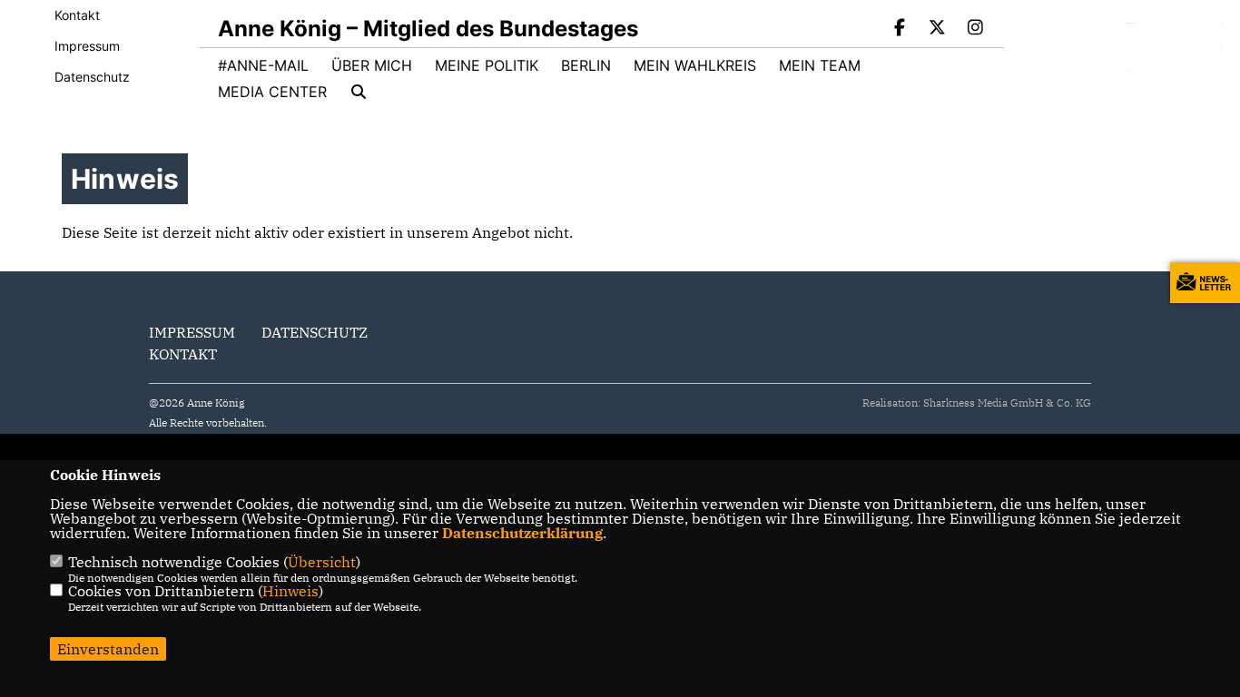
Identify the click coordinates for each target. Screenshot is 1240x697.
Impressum (87, 46)
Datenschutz (92, 76)
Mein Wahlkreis (695, 65)
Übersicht (322, 562)
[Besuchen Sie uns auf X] (938, 29)
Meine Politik (486, 65)
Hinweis (290, 591)
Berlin (586, 65)
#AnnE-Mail (263, 65)
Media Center (272, 91)
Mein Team (820, 65)
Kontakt (77, 15)
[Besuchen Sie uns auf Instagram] (975, 29)
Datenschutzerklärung (522, 533)
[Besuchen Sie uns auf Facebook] (899, 29)
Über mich (371, 65)
